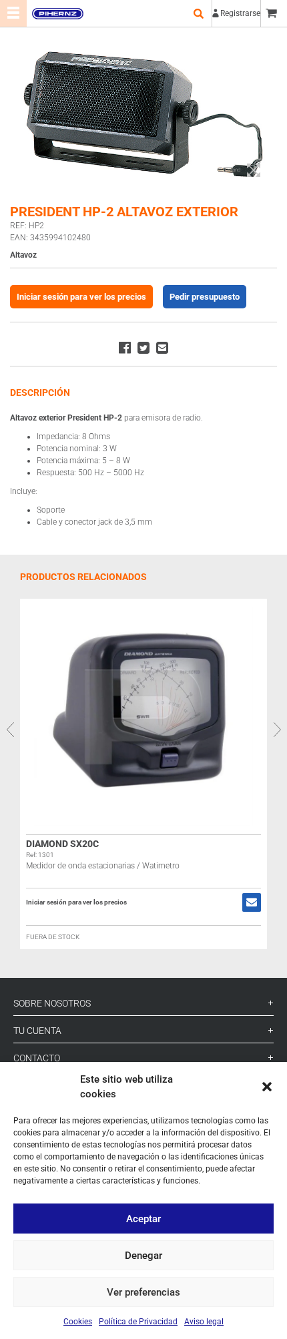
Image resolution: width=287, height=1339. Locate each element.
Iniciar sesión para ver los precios (81, 297)
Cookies (77, 1321)
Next (277, 729)
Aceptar (143, 1219)
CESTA (273, 13)
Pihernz (57, 13)
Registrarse (240, 13)
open (198, 13)
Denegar (143, 1256)
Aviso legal (204, 1321)
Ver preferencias (143, 1292)
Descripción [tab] (40, 392)
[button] (267, 1086)
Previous (10, 729)
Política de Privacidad (138, 1321)
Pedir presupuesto (205, 297)
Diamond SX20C (62, 843)
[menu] (13, 13)
